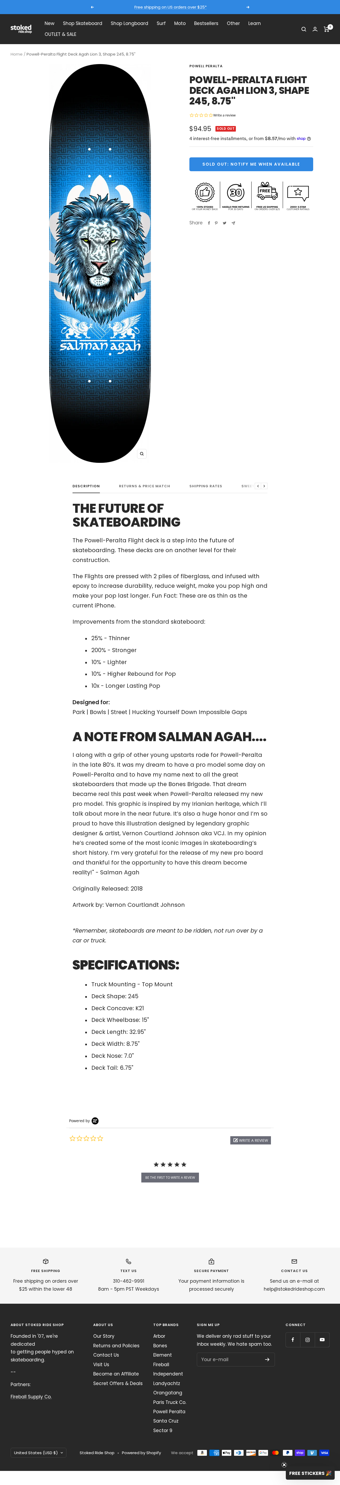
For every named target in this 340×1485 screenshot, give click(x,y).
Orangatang (167, 1393)
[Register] (267, 1359)
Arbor (159, 1336)
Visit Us (101, 1364)
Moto (180, 23)
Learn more (220, 7)
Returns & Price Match (144, 486)
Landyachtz (166, 1383)
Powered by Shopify (141, 1452)
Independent (168, 1374)
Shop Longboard (129, 23)
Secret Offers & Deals (118, 1383)
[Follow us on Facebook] (293, 1339)
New (49, 23)
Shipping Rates (205, 486)
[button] (250, 1140)
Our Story (103, 1336)
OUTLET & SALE (60, 34)
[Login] (315, 29)
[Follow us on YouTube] (322, 1339)
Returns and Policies (116, 1346)
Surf (161, 23)
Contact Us (106, 1355)
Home (17, 54)
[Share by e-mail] (233, 223)
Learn (254, 23)
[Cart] (326, 29)
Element (162, 1355)
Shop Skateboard (82, 23)
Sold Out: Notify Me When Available (251, 164)
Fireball (161, 1364)
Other (233, 23)
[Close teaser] (284, 1464)
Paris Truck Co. (169, 1402)
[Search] (303, 29)
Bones (160, 1346)
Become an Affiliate (116, 1374)
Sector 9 (162, 1430)
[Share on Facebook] (209, 223)
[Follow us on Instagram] (307, 1339)
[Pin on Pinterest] (216, 223)
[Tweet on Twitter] (224, 223)
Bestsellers (206, 23)
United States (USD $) (36, 1452)
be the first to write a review (170, 1177)
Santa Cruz (165, 1421)
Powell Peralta (206, 66)
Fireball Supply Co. (31, 1397)
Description (86, 486)
